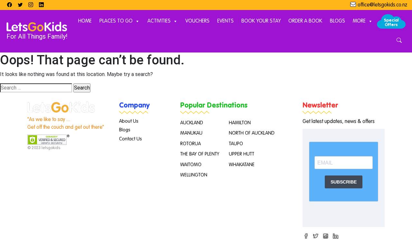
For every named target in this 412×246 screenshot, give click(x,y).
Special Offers (391, 22)
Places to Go (116, 21)
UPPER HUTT (241, 154)
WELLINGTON (193, 175)
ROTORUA (190, 143)
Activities (159, 21)
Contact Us (130, 139)
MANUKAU (191, 133)
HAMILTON (240, 122)
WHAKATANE (242, 164)
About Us (128, 121)
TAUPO (236, 143)
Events (225, 21)
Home (85, 21)
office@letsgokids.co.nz (382, 5)
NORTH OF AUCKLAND (252, 133)
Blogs (337, 21)
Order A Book (305, 21)
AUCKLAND (191, 122)
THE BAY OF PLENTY (199, 154)
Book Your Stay (261, 21)
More (359, 21)
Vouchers (197, 21)
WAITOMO (190, 164)
